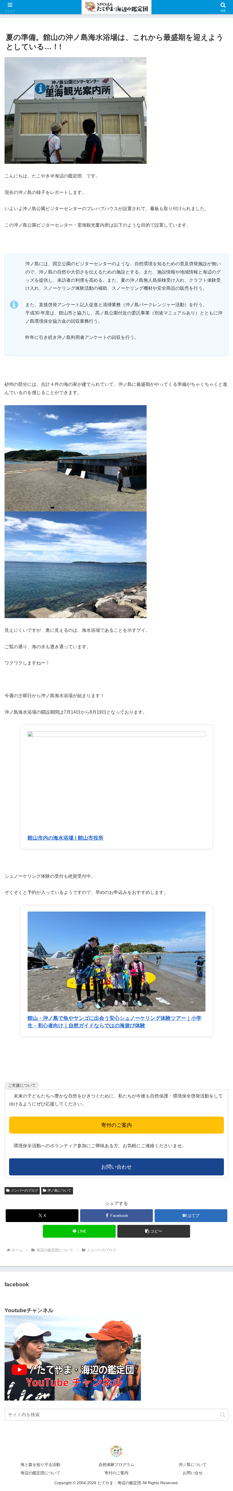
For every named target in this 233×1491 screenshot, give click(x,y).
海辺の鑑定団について (40, 1473)
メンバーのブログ (24, 1190)
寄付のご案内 (116, 1125)
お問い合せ (193, 1473)
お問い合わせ (116, 1167)
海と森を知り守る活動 (40, 1464)
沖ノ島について (59, 1190)
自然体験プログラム (116, 1464)
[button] (153, 1231)
